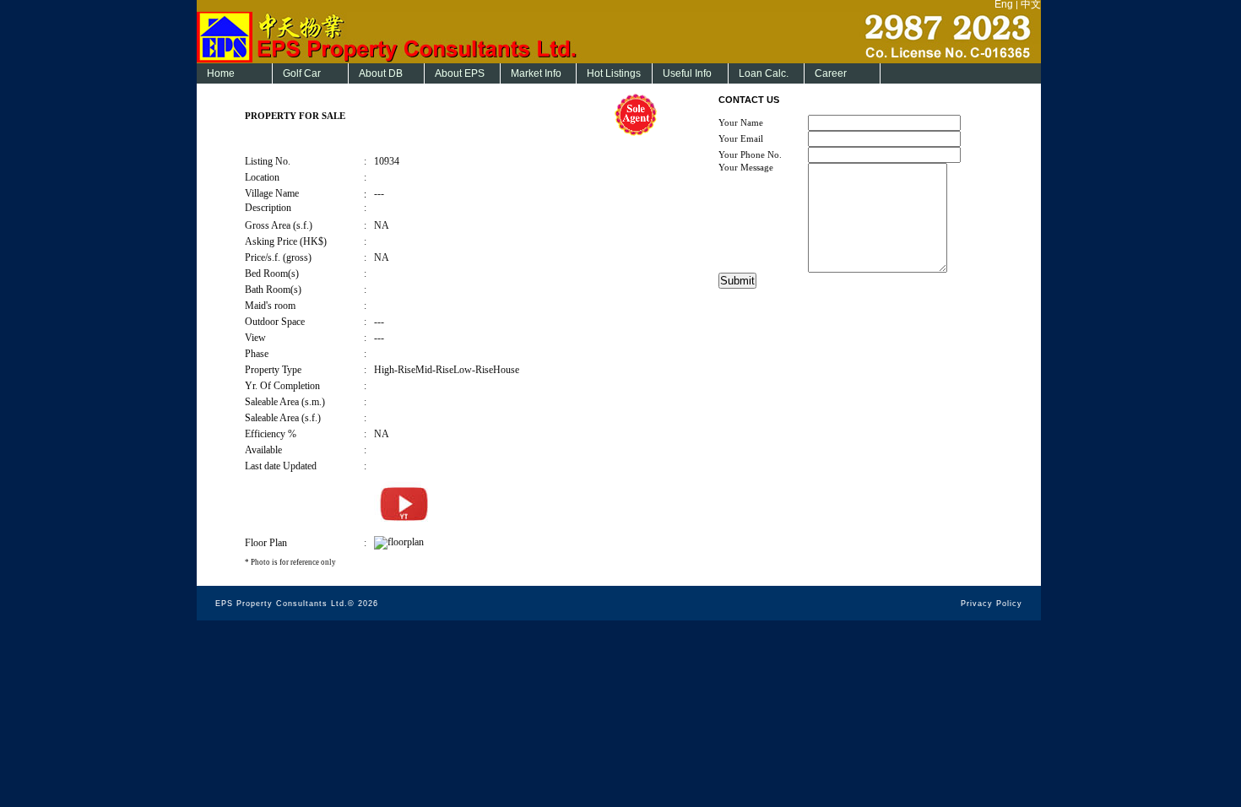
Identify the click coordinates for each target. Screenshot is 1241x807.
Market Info (536, 73)
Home (221, 73)
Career (831, 73)
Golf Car (302, 73)
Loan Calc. (763, 73)
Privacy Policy (991, 603)
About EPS (460, 73)
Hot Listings (614, 73)
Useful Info (687, 73)
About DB (381, 73)
